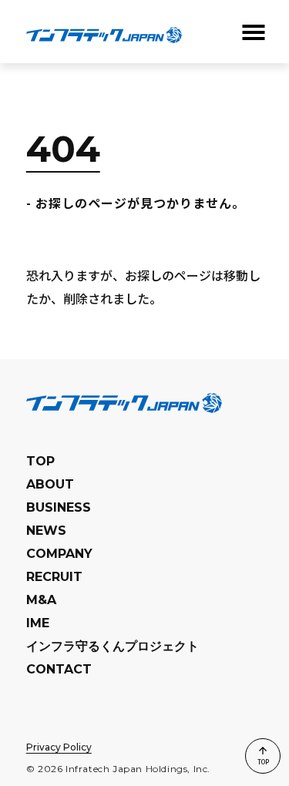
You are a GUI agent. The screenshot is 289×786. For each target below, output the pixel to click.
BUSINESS (58, 507)
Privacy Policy (59, 747)
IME (37, 623)
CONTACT (59, 669)
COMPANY (59, 553)
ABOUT (50, 484)
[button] (251, 32)
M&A (41, 600)
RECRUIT (54, 576)
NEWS (46, 530)
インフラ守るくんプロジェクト (112, 646)
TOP (40, 461)
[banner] (104, 31)
